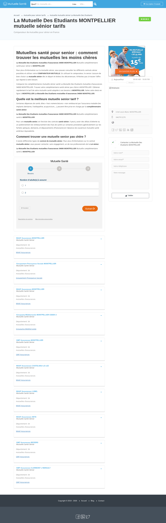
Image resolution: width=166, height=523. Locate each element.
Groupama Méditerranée (26, 329)
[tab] (59, 239)
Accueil (17, 15)
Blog (92, 501)
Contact (101, 501)
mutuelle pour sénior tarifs (35, 15)
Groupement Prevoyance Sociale (29, 278)
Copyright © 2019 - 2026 (67, 501)
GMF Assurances (23, 354)
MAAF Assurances (23, 252)
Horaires (131, 82)
